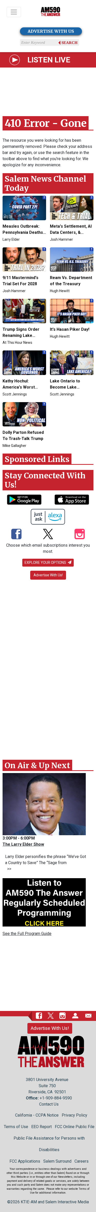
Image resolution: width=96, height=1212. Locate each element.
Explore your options (46, 562)
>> (8, 868)
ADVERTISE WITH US (51, 31)
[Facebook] (16, 534)
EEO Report (41, 1126)
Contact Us (49, 1104)
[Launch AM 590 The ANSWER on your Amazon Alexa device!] (48, 517)
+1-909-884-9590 (56, 1098)
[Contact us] (88, 1015)
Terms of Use (16, 1126)
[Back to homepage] (50, 12)
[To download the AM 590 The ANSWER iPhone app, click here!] (72, 499)
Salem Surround (57, 1161)
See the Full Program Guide (27, 933)
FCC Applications (24, 1161)
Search (69, 43)
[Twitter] (48, 534)
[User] (75, 1015)
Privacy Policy (74, 1115)
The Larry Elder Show (23, 844)
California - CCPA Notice (37, 1115)
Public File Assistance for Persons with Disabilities (49, 1144)
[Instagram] (79, 534)
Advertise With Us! (48, 575)
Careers (81, 1161)
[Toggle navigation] (14, 12)
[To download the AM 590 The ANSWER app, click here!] (24, 499)
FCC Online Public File (74, 1126)
